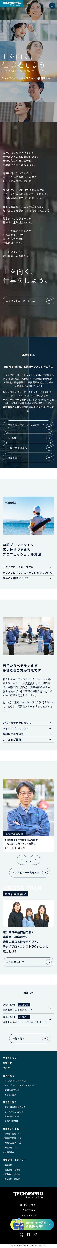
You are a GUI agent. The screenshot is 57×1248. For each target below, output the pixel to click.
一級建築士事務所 (17, 447)
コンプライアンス (28, 1215)
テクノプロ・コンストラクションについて (27, 572)
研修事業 (12, 457)
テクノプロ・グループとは (18, 567)
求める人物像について (16, 578)
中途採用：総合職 (12, 1174)
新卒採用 (8, 1165)
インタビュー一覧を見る (26, 872)
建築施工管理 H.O (12, 1143)
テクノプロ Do (28, 1210)
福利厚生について (13, 733)
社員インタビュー (12, 1128)
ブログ (6, 1068)
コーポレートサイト (28, 1205)
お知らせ (7, 1063)
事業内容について (12, 1090)
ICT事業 (12, 437)
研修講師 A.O (10, 1147)
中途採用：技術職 (12, 1170)
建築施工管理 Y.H (12, 1138)
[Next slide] (35, 860)
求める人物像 (10, 1095)
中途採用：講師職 (12, 1179)
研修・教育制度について (17, 722)
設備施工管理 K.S (12, 1134)
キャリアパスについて (16, 728)
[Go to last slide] (22, 860)
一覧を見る (19, 1038)
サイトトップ (10, 1058)
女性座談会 (9, 1152)
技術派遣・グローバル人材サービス (26, 426)
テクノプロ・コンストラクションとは (20, 1085)
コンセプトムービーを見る (20, 300)
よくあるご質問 (12, 739)
